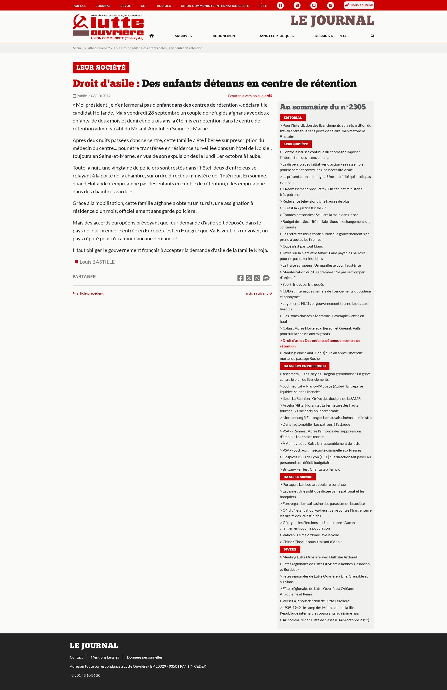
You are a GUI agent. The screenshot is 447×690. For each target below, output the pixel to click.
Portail (79, 6)
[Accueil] (151, 36)
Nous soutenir (361, 5)
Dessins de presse (332, 36)
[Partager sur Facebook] (240, 278)
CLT (144, 6)
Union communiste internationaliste (215, 6)
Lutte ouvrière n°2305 (102, 48)
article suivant (257, 293)
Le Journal (332, 21)
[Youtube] (313, 5)
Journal (103, 6)
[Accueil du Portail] (108, 26)
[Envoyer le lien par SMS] (266, 278)
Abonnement (225, 36)
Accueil (78, 48)
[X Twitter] (297, 5)
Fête (263, 6)
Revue (125, 6)
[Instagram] (330, 5)
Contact (76, 657)
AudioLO (164, 6)
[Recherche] (372, 36)
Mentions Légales (105, 657)
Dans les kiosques (276, 36)
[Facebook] (280, 5)
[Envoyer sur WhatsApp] (257, 278)
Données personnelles (145, 657)
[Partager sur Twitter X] (249, 278)
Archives (183, 36)
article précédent (90, 293)
